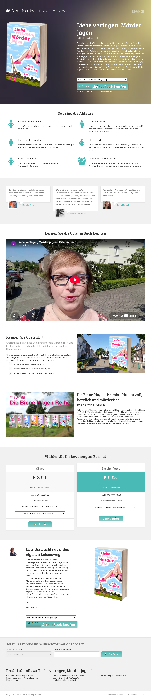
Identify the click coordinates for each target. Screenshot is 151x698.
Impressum (36, 694)
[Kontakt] (142, 11)
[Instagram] (138, 11)
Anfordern (112, 654)
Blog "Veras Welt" (14, 694)
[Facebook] (134, 11)
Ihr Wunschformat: (14, 649)
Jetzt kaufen (40, 524)
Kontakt (26, 694)
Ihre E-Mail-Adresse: (63, 649)
